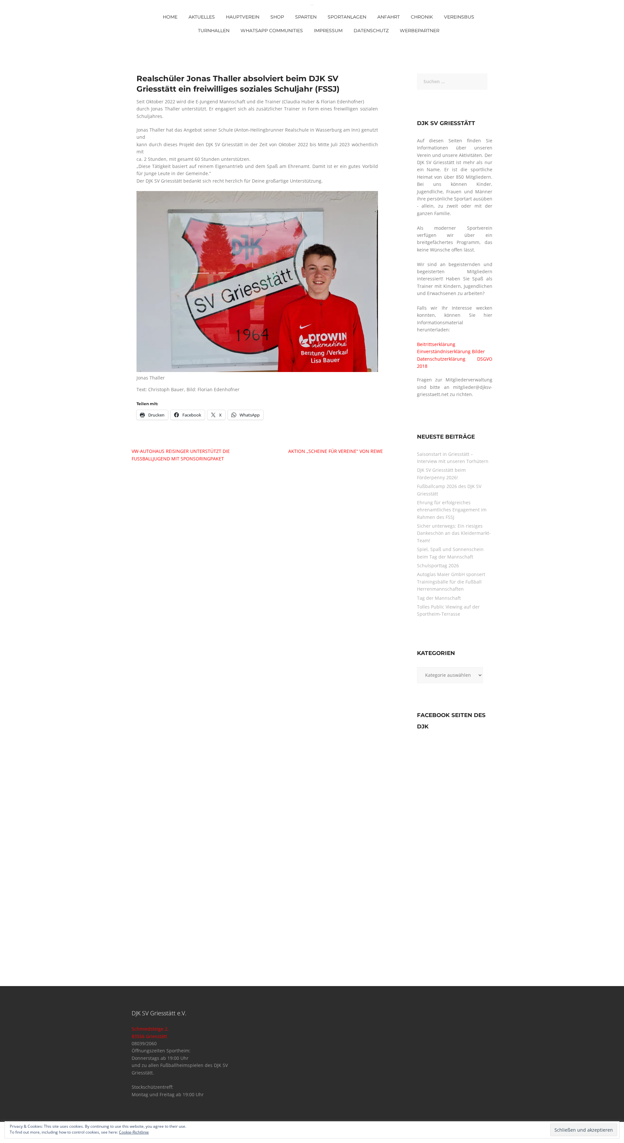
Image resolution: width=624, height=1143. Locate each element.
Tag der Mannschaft (439, 598)
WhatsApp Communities (271, 30)
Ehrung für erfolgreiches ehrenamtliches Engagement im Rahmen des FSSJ (452, 509)
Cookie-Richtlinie (134, 1132)
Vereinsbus (459, 17)
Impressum (328, 30)
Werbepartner (419, 30)
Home (170, 17)
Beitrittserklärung (436, 344)
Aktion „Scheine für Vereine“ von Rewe (335, 451)
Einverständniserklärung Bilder (451, 351)
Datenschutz (371, 30)
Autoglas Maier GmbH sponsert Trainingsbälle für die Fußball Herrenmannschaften (451, 581)
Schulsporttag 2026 (438, 565)
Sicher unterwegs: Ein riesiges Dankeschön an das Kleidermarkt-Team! (454, 533)
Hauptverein (242, 17)
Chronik (422, 17)
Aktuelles (201, 17)
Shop (277, 17)
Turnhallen (213, 30)
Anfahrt (388, 17)
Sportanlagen (347, 17)
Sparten (306, 17)
